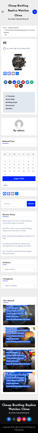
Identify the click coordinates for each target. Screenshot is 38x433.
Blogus (30, 427)
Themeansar (19, 430)
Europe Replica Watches (15, 311)
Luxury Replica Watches (15, 314)
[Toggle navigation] (2, 12)
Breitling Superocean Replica (17, 330)
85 (5, 43)
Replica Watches (12, 316)
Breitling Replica (12, 308)
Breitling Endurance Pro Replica (18, 350)
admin (11, 48)
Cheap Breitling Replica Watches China (18, 10)
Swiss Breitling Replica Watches (18, 319)
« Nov (5, 185)
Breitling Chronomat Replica (16, 305)
